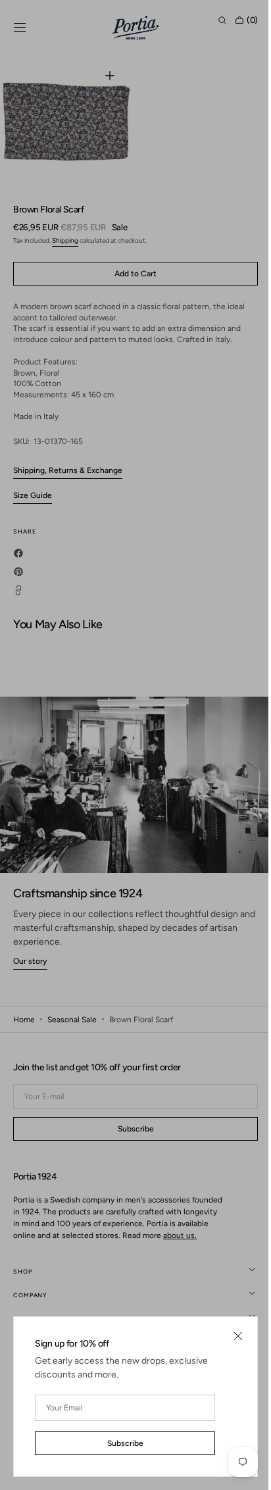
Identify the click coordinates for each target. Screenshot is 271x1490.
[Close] (228, 1336)
